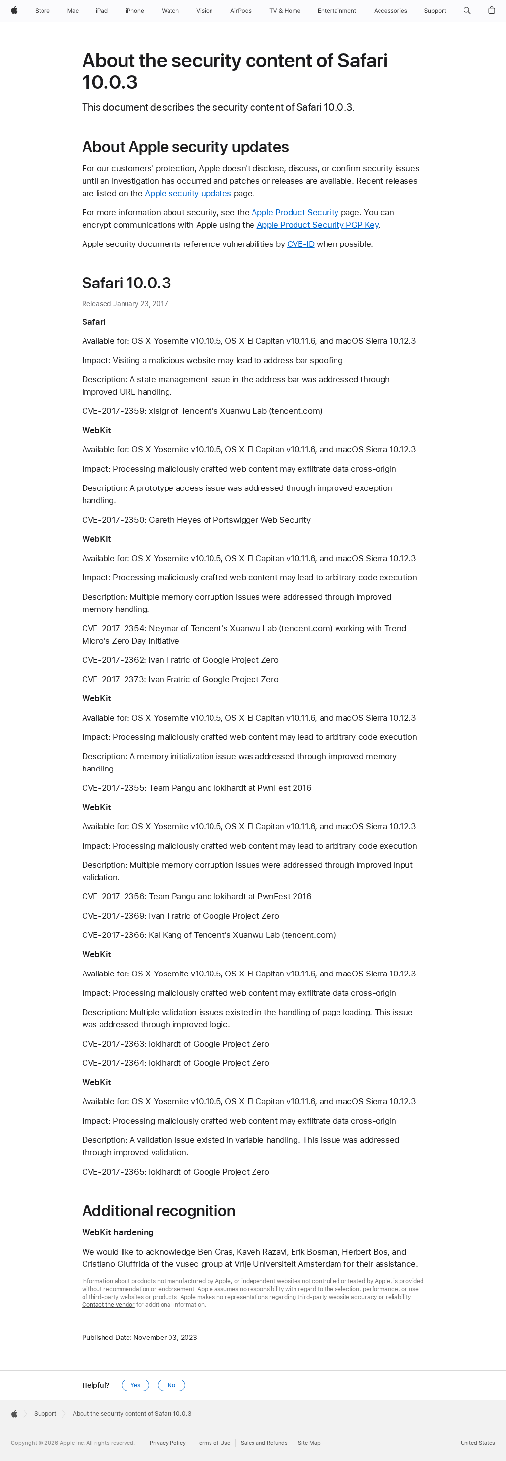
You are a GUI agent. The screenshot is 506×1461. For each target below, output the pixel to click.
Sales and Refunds (264, 1443)
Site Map (309, 1443)
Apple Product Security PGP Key (318, 225)
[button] (467, 11)
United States (478, 1443)
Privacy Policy (168, 1443)
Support (45, 1413)
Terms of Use (213, 1443)
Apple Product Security (295, 212)
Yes (135, 1385)
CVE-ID (301, 244)
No (171, 1385)
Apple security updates (188, 193)
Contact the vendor (108, 1304)
